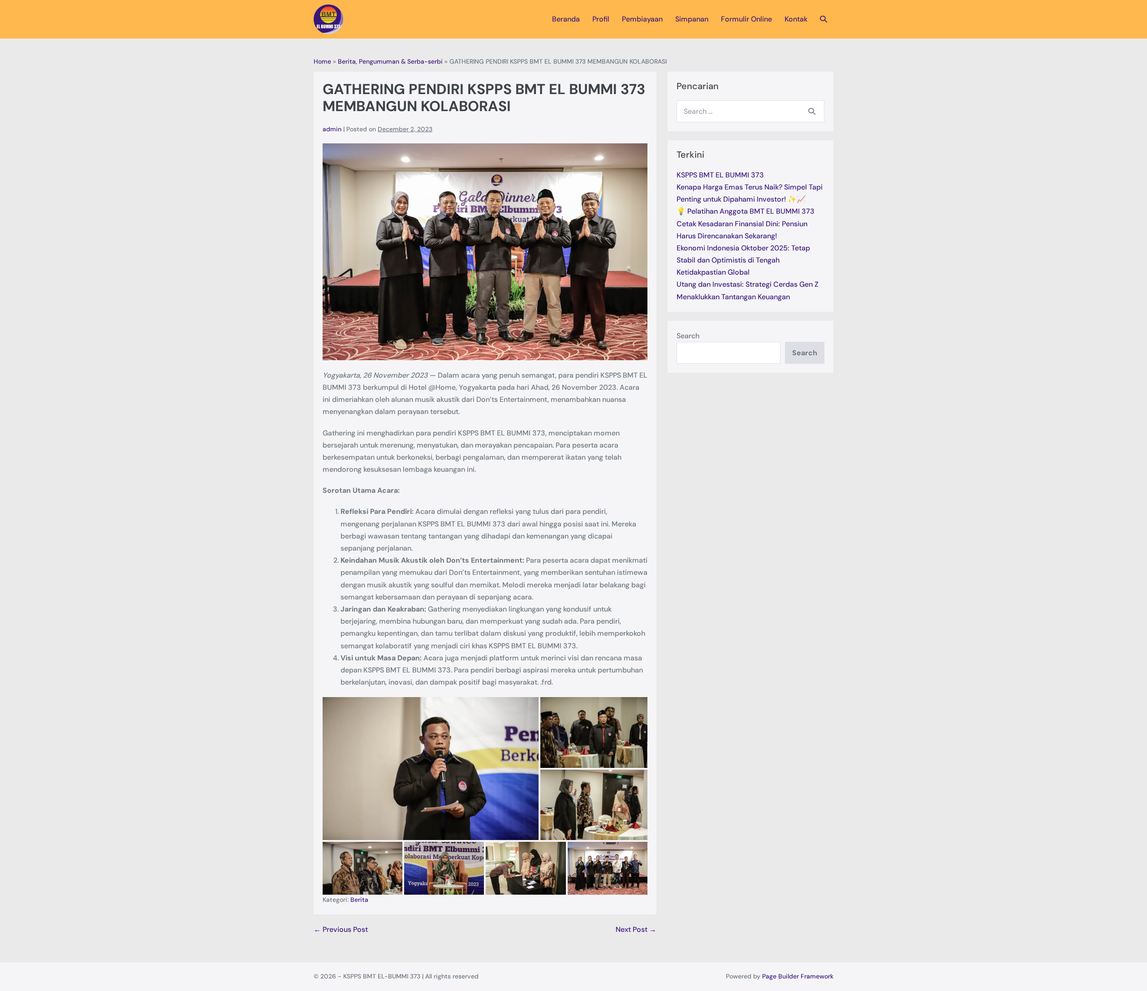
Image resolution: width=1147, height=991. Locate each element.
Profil (600, 19)
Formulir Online (746, 19)
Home (322, 61)
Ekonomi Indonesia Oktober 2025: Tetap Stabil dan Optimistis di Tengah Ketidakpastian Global (743, 260)
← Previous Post (341, 929)
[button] (823, 19)
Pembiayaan (642, 19)
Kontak (796, 19)
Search (688, 335)
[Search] (812, 111)
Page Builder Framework (797, 976)
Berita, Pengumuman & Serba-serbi (390, 61)
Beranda (566, 19)
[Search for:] (750, 111)
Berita (359, 900)
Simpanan (691, 19)
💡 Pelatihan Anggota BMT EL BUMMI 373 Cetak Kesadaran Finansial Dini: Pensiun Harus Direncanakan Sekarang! (746, 223)
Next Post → (636, 929)
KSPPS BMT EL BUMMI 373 (720, 175)
